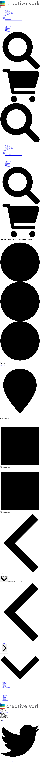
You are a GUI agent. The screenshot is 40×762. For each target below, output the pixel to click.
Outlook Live (4, 685)
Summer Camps (7, 9)
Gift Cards (4, 699)
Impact (6, 27)
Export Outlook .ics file (6, 687)
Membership (4, 695)
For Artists (4, 697)
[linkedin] (1, 720)
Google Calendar (5, 682)
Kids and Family (7, 11)
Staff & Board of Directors (9, 26)
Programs (4, 15)
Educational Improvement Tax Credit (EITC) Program (13, 20)
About (3, 24)
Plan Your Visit (7, 29)
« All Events (2, 365)
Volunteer (6, 22)
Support (3, 18)
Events (3, 17)
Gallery (3, 16)
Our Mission (7, 25)
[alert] (20, 445)
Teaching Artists (7, 28)
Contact (6, 30)
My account (4, 693)
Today (1, 575)
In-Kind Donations (8, 23)
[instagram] (3, 720)
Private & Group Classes (9, 13)
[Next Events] (2, 573)
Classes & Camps (5, 8)
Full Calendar (7, 14)
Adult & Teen (7, 10)
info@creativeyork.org (4, 712)
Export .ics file (4, 686)
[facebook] (0, 720)
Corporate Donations (8, 156)
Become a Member (8, 19)
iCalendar (4, 683)
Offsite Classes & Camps (9, 12)
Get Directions (13, 418)
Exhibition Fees (5, 700)
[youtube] (20, 760)
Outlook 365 (4, 684)
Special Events (4, 691)
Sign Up (1, 703)
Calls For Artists (7, 31)
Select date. (10, 581)
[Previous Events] (21, 572)
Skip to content (2, 0)
